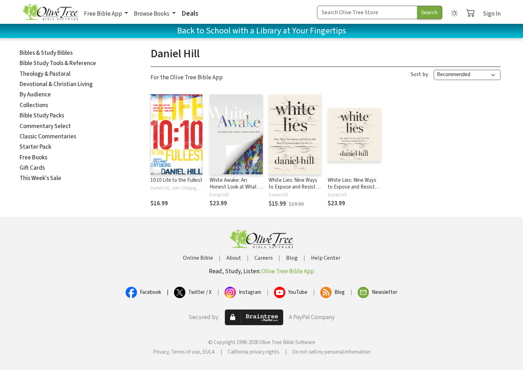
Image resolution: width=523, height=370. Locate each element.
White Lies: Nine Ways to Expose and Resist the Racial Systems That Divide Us (293, 190)
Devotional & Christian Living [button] (56, 84)
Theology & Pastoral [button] (45, 74)
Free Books (33, 157)
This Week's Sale (40, 178)
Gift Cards (32, 168)
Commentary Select (45, 126)
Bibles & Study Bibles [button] (46, 53)
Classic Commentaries (48, 136)
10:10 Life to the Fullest (176, 180)
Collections (34, 105)
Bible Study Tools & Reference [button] (58, 63)
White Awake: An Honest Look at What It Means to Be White (236, 186)
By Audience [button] (35, 94)
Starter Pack (35, 147)
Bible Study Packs (42, 115)
